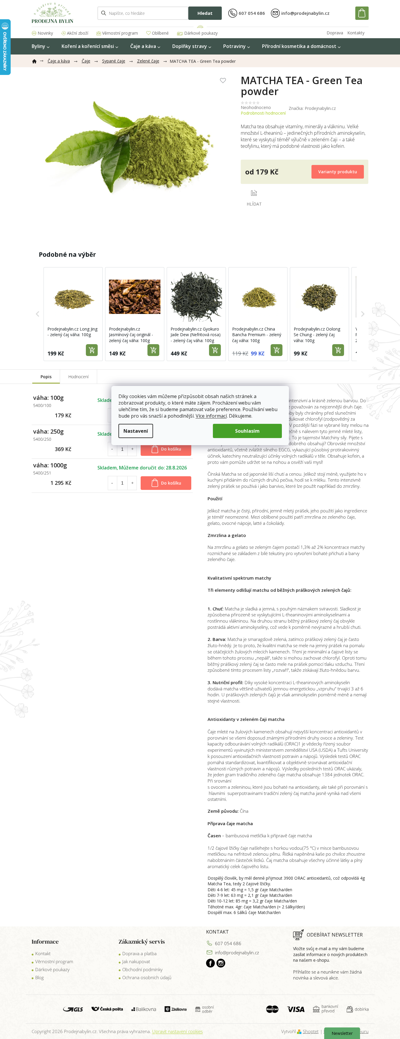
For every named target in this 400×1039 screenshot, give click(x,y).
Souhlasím (247, 431)
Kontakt (43, 953)
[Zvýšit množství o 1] (132, 449)
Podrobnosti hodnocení (263, 113)
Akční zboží (77, 33)
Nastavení (135, 431)
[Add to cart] (92, 350)
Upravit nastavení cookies (177, 1031)
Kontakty (355, 33)
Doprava (335, 33)
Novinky (45, 33)
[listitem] (73, 314)
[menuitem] (40, 46)
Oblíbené (160, 33)
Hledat (205, 13)
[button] (38, 314)
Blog (39, 977)
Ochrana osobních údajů (146, 977)
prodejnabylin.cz (210, 963)
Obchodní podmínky (142, 969)
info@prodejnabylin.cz (237, 952)
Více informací (211, 416)
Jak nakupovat (136, 961)
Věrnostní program (120, 33)
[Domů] (37, 60)
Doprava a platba (139, 953)
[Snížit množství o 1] (112, 449)
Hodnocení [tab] (78, 376)
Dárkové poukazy (201, 33)
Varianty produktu (337, 171)
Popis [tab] (46, 376)
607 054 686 (228, 943)
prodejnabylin (220, 963)
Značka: (312, 108)
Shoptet (311, 1031)
